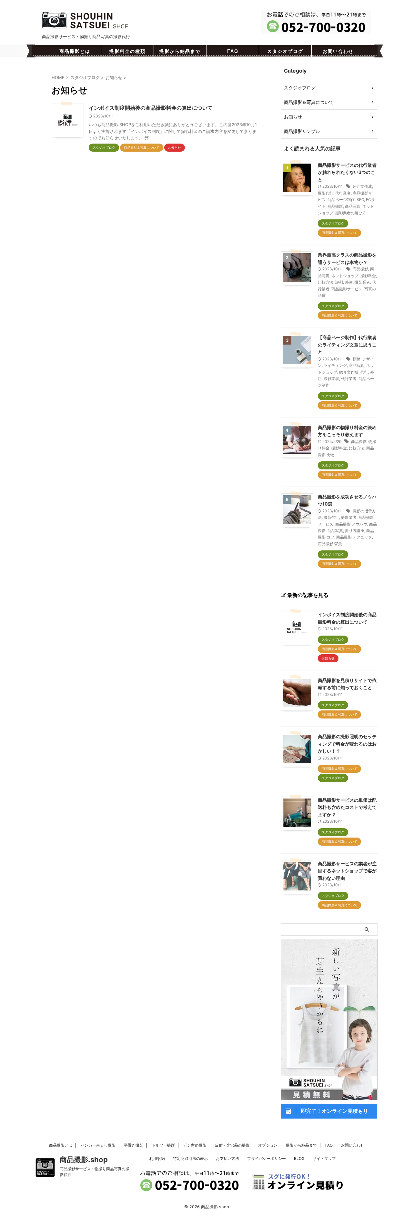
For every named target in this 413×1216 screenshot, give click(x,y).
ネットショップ (344, 275)
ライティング (335, 365)
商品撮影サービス (346, 288)
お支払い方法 (227, 1158)
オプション (267, 1145)
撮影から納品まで (180, 51)
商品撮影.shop (84, 1159)
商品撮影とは (74, 51)
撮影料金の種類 (127, 51)
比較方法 (325, 282)
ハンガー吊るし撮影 (98, 1145)
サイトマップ (324, 1158)
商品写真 (352, 206)
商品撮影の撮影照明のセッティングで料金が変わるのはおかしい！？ (347, 744)
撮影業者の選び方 (350, 212)
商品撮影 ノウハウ (351, 524)
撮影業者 (362, 282)
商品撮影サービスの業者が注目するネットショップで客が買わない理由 (347, 871)
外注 (349, 282)
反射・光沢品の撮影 (232, 1145)
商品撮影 (335, 206)
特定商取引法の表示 (190, 1158)
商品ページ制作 (341, 199)
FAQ (232, 51)
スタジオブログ (285, 51)
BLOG (299, 1158)
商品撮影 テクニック (354, 537)
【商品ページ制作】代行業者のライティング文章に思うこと (347, 345)
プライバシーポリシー (266, 1158)
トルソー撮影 (163, 1145)
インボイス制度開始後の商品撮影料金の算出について (151, 108)
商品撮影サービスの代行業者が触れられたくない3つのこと (347, 172)
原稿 (356, 359)
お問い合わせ (338, 51)
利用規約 (157, 1158)
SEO (360, 199)
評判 (339, 282)
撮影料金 (368, 275)
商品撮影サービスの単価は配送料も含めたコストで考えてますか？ (347, 807)
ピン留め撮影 (194, 1145)
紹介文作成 (362, 186)
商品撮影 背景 (330, 543)
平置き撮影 (133, 1145)
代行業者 (343, 193)
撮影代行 (325, 193)
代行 (364, 372)
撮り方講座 (354, 530)
